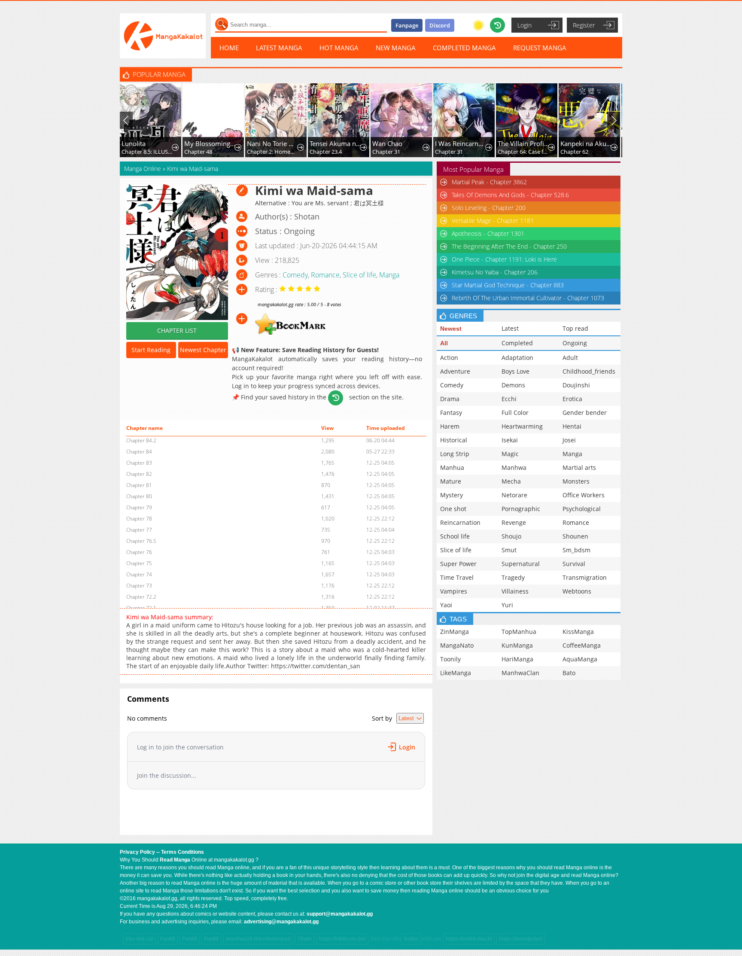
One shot (453, 509)
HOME (229, 47)
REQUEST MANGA (539, 47)
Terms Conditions (182, 852)
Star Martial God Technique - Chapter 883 (508, 285)
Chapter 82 (139, 474)
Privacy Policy (137, 852)
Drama (449, 399)
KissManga (578, 631)
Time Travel (457, 577)
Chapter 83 (139, 462)
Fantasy (451, 412)
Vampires (453, 591)
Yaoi (446, 605)
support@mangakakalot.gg (340, 914)
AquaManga (580, 659)
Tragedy (513, 577)
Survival (574, 564)
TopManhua (519, 631)
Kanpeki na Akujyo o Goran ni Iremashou (586, 143)
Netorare (514, 495)
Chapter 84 (139, 451)
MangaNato (457, 645)
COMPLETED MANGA (464, 47)
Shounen (575, 536)
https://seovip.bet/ (520, 939)
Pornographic (521, 509)
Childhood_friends (589, 371)
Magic (510, 454)
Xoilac (411, 939)
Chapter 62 (574, 151)
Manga (389, 275)
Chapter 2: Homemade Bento (273, 151)
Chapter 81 (139, 485)
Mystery (451, 495)
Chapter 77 (139, 529)
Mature (450, 481)
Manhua (452, 467)
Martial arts (579, 467)
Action (449, 357)
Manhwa (514, 467)
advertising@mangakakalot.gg (281, 922)
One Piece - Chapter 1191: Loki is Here (504, 259)
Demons (513, 385)
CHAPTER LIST (177, 330)
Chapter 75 (139, 563)
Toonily (450, 659)
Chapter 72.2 (141, 596)
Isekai (510, 440)
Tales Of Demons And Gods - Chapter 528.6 (510, 195)
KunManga (517, 645)
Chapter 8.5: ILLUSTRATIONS (147, 151)
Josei (569, 440)
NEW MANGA (396, 47)
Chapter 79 (139, 507)
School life (455, 536)
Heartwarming (522, 426)
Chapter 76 (139, 552)
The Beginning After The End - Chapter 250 (509, 246)
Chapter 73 (139, 585)
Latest (510, 328)
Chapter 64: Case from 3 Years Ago (524, 151)
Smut (509, 550)
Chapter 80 (139, 496)
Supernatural (521, 564)
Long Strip (454, 454)
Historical (453, 440)
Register (584, 25)
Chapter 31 (386, 151)
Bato (569, 673)
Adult (570, 357)
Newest (451, 328)
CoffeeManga (582, 645)
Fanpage (406, 25)
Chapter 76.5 (141, 541)
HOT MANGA (339, 47)
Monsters (576, 481)
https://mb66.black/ (469, 939)
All (444, 343)
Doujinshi (576, 385)
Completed (517, 343)
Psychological (582, 509)
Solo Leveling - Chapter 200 (489, 208)
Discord (439, 25)
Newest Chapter (203, 350)
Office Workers (584, 495)
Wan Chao (387, 143)
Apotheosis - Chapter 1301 (488, 233)
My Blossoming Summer (210, 143)
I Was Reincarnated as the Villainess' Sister (461, 143)
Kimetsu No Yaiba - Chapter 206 (495, 272)
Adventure (455, 371)
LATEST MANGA (279, 47)
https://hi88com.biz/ (342, 939)
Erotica (572, 399)
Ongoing (575, 343)
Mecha (511, 481)
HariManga (517, 659)
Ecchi (509, 399)
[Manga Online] (163, 35)
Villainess (515, 591)
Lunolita (134, 143)
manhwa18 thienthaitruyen (258, 939)
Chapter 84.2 (141, 440)
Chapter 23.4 (326, 151)
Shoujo (511, 536)
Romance (325, 275)
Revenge (514, 522)
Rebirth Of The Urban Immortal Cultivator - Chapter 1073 (528, 298)
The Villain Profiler (524, 143)
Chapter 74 (139, 574)
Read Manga (175, 860)
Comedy (295, 275)
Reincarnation (460, 522)
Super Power (458, 564)
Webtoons (577, 591)
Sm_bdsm (576, 550)
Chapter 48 (198, 151)
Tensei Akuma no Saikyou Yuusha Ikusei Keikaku (336, 143)
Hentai (572, 426)
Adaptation (517, 357)
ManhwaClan (520, 673)
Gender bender (585, 412)
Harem (449, 426)
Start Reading (150, 350)
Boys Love (515, 371)
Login (524, 25)
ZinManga (454, 631)
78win (305, 939)
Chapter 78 (139, 518)
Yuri (507, 605)
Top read (575, 328)
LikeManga (455, 673)
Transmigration (585, 577)
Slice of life (359, 275)
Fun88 (167, 939)
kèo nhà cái (139, 939)
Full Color (515, 412)
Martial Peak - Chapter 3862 (489, 182)
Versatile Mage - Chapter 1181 (493, 220)
